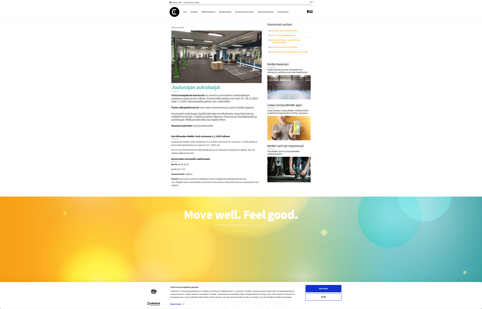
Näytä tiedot (175, 304)
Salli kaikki (323, 289)
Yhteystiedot (283, 12)
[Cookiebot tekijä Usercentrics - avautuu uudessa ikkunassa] (154, 304)
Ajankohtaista (225, 12)
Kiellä (323, 297)
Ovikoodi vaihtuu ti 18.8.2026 (285, 47)
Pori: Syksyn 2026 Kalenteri (284, 35)
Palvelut (194, 12)
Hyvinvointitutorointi (244, 12)
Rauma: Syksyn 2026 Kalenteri (285, 31)
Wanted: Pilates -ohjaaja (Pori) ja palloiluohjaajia (287, 41)
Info (185, 12)
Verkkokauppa (176, 3)
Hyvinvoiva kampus (265, 12)
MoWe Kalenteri (208, 12)
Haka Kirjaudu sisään (191, 3)
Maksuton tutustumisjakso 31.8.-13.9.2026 (290, 52)
